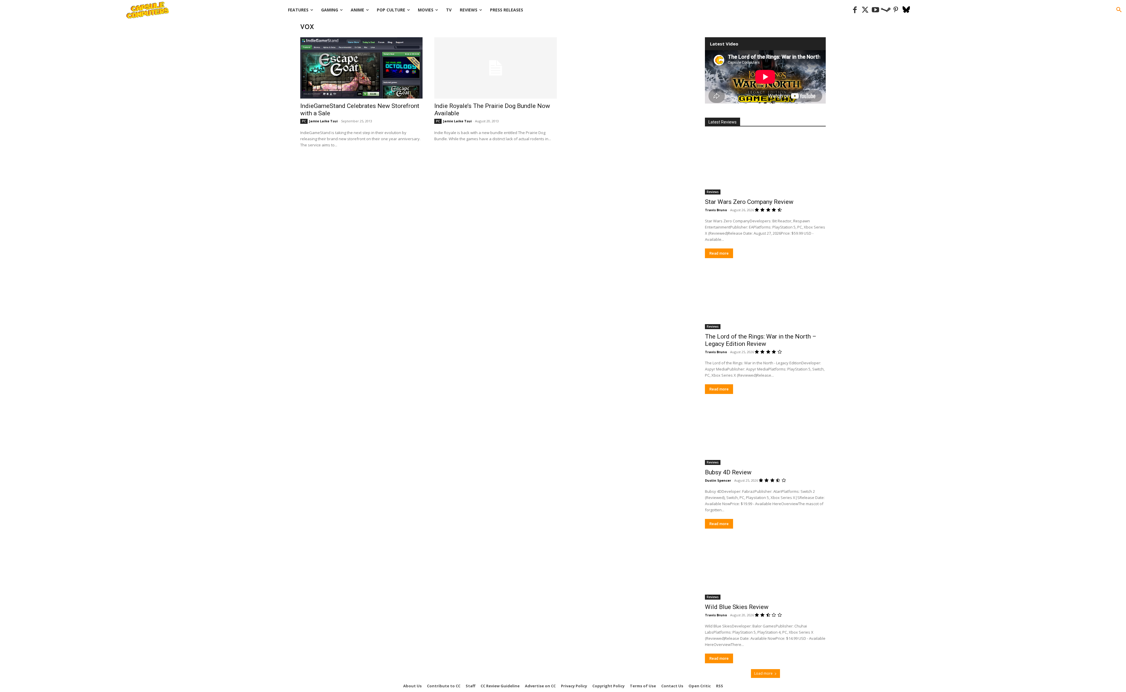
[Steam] (885, 10)
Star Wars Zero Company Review (749, 201)
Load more (763, 673)
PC (304, 121)
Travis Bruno (716, 210)
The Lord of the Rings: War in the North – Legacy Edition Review (760, 340)
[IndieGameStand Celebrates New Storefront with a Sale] (361, 68)
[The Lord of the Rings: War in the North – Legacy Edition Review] (765, 299)
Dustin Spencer (718, 480)
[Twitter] (865, 10)
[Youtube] (875, 10)
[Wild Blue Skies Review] (765, 569)
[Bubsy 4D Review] (765, 435)
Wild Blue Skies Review (737, 606)
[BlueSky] (906, 10)
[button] (1119, 10)
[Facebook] (855, 10)
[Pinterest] (896, 10)
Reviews (713, 192)
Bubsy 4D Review (728, 472)
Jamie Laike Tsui (323, 121)
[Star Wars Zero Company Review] (765, 164)
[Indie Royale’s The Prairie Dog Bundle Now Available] (495, 68)
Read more (719, 253)
